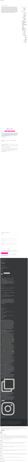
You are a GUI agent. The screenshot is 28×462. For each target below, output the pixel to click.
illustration (9, 300)
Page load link (1, 426)
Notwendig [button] (1, 440)
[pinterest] (11, 131)
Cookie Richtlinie (3, 430)
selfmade (11, 301)
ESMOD (9, 299)
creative (5, 299)
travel (11, 302)
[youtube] (9, 131)
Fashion (24, 12)
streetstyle (4, 302)
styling (6, 302)
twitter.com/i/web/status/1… (4, 316)
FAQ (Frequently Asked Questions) (4, 267)
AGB (22, 11)
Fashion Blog (14, 140)
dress (7, 299)
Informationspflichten (3, 263)
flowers (2, 300)
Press (24, 10)
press (4, 301)
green (6, 300)
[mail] (12, 131)
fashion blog (13, 299)
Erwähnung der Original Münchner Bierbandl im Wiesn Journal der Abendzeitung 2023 (7, 278)
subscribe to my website (5, 134)
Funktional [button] (1, 444)
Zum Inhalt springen (2, 0)
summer (9, 302)
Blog (12, 140)
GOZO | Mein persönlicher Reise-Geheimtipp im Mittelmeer (8, 292)
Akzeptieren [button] (8, 429)
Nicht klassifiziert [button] (1, 458)
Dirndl (6, 299)
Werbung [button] (1, 455)
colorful (2, 299)
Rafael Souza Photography (7, 301)
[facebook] (6, 131)
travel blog (13, 302)
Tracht (10, 302)
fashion (11, 299)
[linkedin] (14, 131)
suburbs (7, 302)
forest (4, 300)
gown (5, 300)
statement (2, 302)
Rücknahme (2, 268)
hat (7, 300)
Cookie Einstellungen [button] (3, 429)
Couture (3, 299)
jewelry (10, 300)
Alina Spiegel (3, 140)
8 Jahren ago (2, 310)
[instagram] (5, 131)
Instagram (11, 134)
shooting (13, 301)
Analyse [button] (1, 451)
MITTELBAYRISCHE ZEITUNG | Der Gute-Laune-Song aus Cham (7, 282)
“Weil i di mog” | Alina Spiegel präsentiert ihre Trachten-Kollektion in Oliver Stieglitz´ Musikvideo (7, 283)
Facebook (14, 134)
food (3, 300)
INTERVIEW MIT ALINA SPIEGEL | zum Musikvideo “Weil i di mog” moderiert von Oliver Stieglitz (7, 280)
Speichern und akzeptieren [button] (2, 461)
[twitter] (8, 131)
